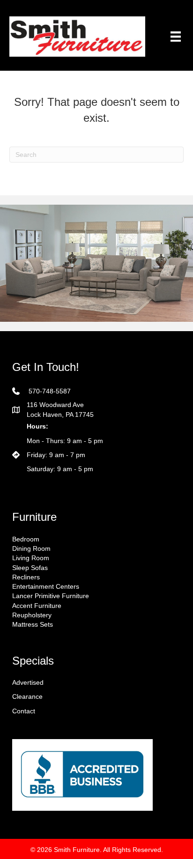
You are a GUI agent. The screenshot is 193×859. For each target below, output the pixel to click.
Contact (23, 711)
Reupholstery (32, 615)
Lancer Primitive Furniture (50, 596)
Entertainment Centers (45, 586)
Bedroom (25, 539)
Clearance (27, 696)
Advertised (28, 682)
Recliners (26, 577)
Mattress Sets (32, 624)
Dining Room (31, 548)
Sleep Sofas (30, 567)
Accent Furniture (36, 605)
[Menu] (175, 36)
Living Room (30, 558)
